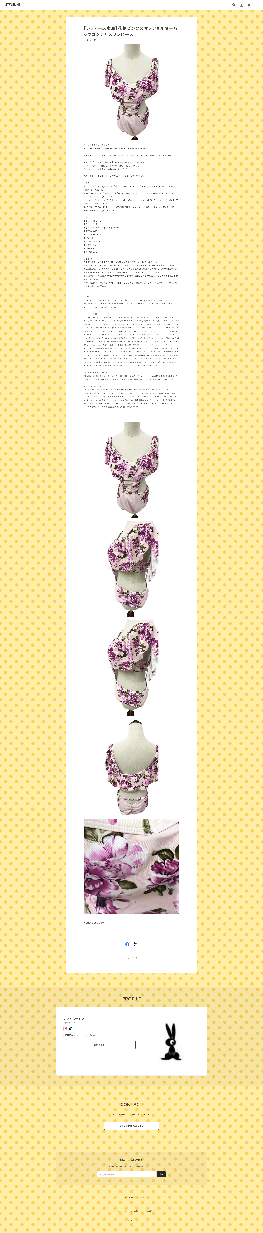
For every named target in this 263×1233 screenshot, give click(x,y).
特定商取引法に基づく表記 (141, 1211)
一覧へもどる (131, 958)
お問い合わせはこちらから (131, 1125)
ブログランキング (126, 1197)
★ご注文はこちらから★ (94, 922)
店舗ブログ (99, 1044)
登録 (161, 1174)
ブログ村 (140, 1197)
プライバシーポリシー (119, 1211)
